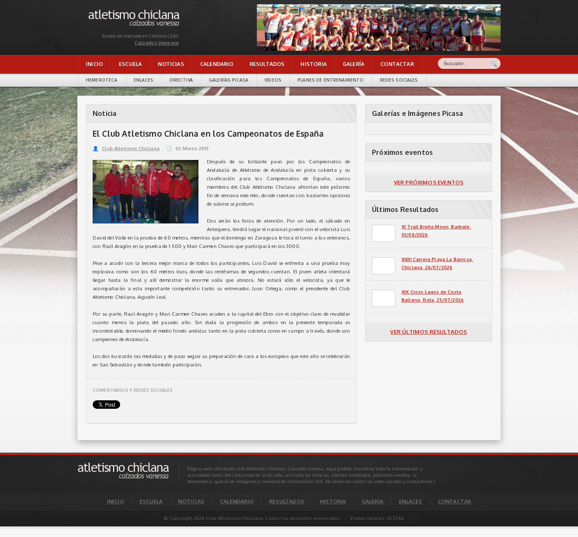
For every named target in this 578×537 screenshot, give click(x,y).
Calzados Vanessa (108, 11)
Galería (353, 64)
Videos (272, 80)
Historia (313, 64)
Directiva (181, 80)
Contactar (397, 64)
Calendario (217, 64)
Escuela (130, 64)
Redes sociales (399, 80)
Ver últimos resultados (428, 331)
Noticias (171, 64)
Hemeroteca (102, 80)
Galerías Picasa (228, 80)
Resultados (267, 64)
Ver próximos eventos (429, 182)
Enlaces (144, 80)
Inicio (94, 64)
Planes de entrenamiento (330, 80)
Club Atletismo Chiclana (126, 148)
